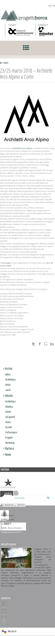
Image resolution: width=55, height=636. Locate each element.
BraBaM (9, 631)
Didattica (9, 406)
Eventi (8, 411)
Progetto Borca (8, 544)
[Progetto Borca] (25, 15)
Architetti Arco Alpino (22, 148)
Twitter (4, 612)
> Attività (8, 395)
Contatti (4, 511)
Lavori (8, 390)
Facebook (4, 604)
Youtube (4, 619)
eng (49, 5)
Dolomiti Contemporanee (19, 30)
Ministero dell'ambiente (8, 483)
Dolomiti (9, 494)
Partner (5, 469)
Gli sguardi (10, 417)
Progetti (8, 437)
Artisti (7, 384)
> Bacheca (8, 448)
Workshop (10, 443)
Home (8, 422)
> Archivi (7, 368)
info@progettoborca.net (11, 532)
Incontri (8, 427)
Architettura (10, 379)
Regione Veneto (13, 505)
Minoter (45, 30)
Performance (11, 432)
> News (5, 62)
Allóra (7, 374)
